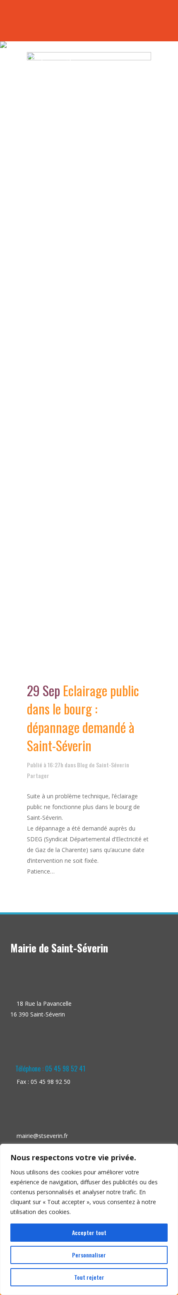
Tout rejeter (89, 1277)
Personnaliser (89, 1254)
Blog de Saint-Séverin (103, 764)
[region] (89, 1219)
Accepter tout (89, 1232)
